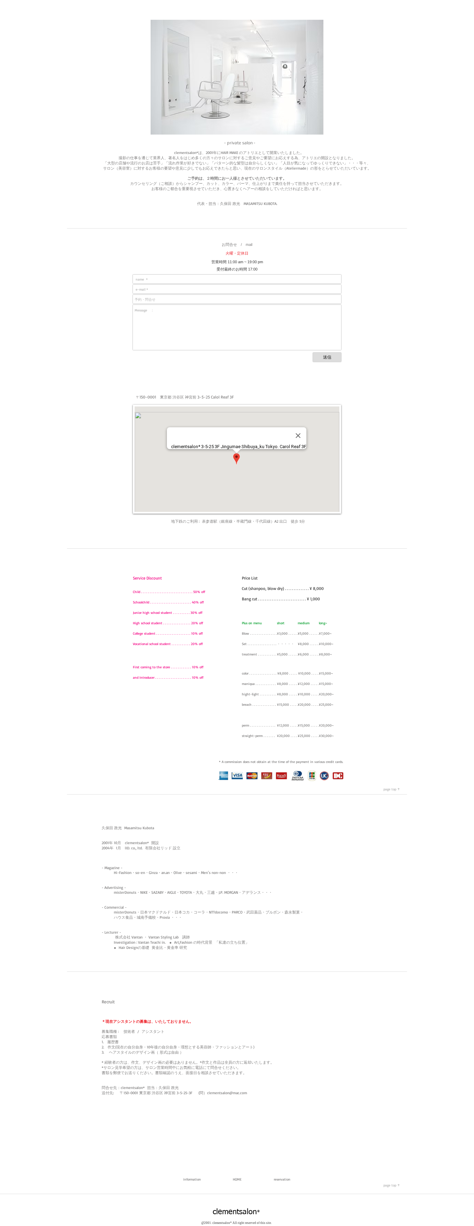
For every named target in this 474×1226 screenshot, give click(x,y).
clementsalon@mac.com (227, 1092)
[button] (185, 578)
